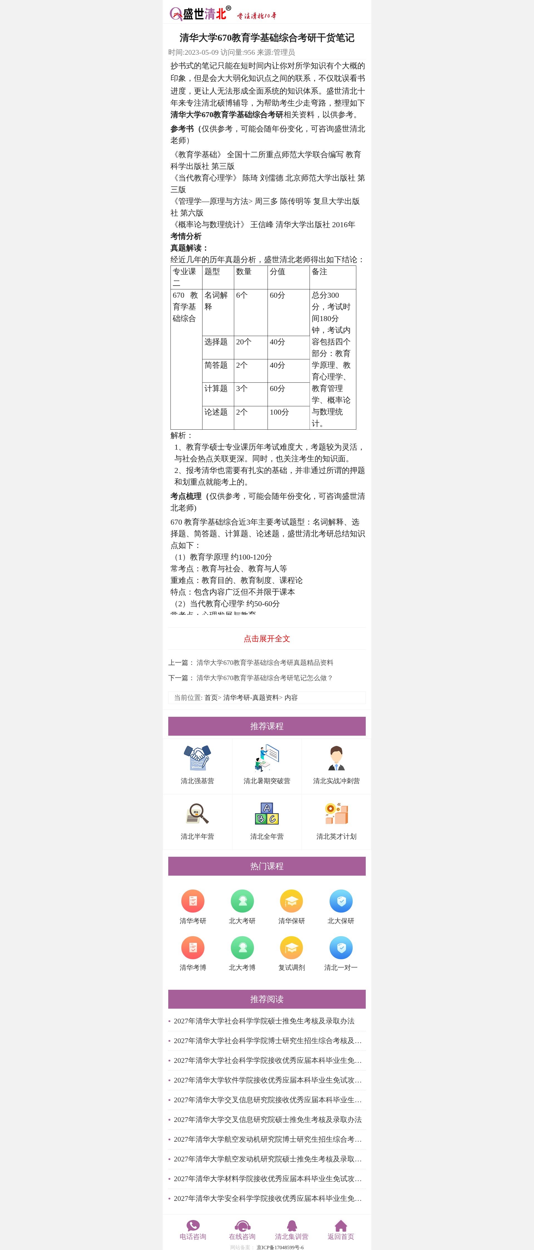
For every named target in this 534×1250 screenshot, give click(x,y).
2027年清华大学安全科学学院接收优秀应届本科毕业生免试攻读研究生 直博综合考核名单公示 (270, 1198)
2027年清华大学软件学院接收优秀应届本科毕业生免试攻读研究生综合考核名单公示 (270, 1080)
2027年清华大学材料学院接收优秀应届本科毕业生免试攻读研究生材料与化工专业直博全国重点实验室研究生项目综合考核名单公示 (270, 1179)
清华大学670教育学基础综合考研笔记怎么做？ (264, 678)
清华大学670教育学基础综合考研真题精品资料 (264, 662)
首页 (211, 697)
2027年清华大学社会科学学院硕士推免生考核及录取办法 (264, 1021)
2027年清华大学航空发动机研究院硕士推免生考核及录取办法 (270, 1159)
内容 (291, 697)
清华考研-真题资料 (251, 697)
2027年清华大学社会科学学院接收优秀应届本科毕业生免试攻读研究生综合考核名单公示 (270, 1060)
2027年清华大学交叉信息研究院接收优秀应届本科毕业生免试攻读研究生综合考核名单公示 (270, 1100)
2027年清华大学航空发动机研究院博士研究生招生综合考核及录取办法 (270, 1139)
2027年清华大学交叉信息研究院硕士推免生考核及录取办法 (268, 1120)
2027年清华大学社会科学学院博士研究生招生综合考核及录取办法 (270, 1041)
